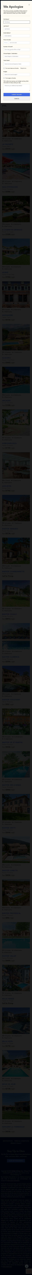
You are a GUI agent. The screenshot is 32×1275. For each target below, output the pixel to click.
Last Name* (6, 26)
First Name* (6, 19)
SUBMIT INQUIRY (17, 94)
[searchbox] (16, 56)
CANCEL (16, 99)
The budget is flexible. (10, 78)
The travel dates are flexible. (12, 68)
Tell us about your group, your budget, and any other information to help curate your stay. (16, 81)
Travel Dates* (6, 60)
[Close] (29, 4)
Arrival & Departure (23, 64)
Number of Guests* (8, 46)
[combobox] (16, 56)
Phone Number (7, 39)
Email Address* (7, 33)
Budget (5, 71)
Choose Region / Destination (10, 53)
